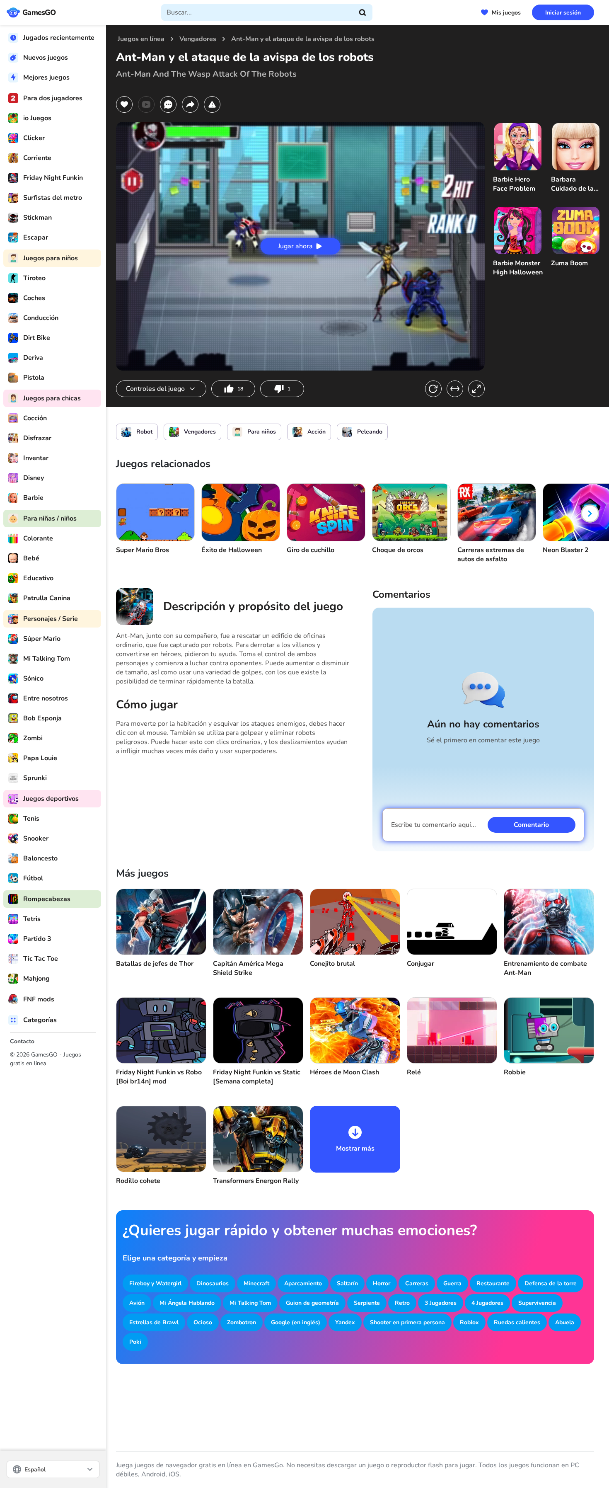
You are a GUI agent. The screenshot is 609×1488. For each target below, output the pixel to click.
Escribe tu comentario (433, 824)
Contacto (22, 1041)
